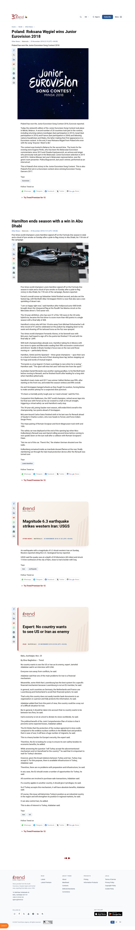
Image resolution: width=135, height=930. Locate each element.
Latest (43, 879)
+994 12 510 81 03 (18, 897)
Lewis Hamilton (27, 463)
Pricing (86, 879)
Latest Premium (46, 882)
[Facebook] (19, 914)
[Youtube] (28, 914)
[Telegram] (33, 914)
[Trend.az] (19, 17)
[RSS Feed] (42, 914)
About (64, 879)
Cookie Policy (109, 889)
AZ (116, 922)
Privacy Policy (109, 882)
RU (120, 922)
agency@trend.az (18, 899)
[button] (14, 50)
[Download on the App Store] (100, 914)
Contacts (65, 885)
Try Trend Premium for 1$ (34, 197)
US (30, 814)
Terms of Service (110, 879)
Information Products (91, 882)
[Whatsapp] (14, 914)
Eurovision (25, 181)
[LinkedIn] (38, 914)
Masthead (65, 882)
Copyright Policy (110, 885)
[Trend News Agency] (18, 878)
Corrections (66, 892)
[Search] (81, 17)
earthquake (33, 569)
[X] (24, 914)
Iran (23, 569)
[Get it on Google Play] (115, 914)
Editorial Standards (68, 889)
